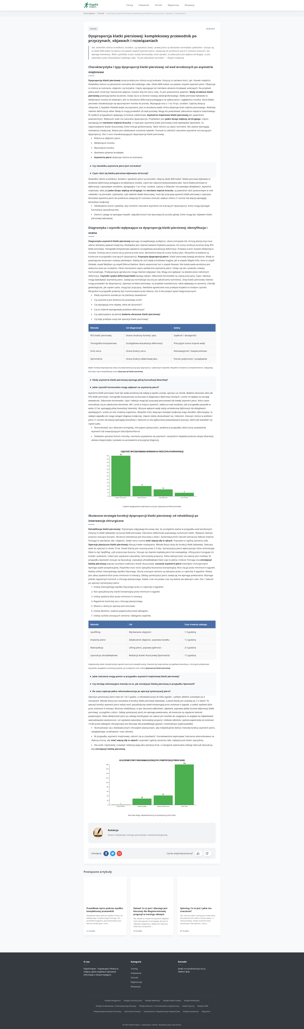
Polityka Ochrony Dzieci (133, 1000)
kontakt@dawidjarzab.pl (195, 968)
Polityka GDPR (202, 1006)
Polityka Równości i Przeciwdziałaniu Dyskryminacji (159, 1006)
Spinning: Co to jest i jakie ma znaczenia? (195, 910)
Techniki (158, 5)
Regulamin (206, 1011)
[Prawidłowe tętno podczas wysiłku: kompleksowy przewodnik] (105, 889)
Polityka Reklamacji (152, 1000)
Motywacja (189, 5)
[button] (198, 853)
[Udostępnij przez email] (119, 853)
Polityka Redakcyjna (192, 1000)
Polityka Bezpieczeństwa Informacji (107, 1011)
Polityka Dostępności (113, 1000)
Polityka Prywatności (191, 1011)
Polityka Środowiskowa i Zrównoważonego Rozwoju (116, 1006)
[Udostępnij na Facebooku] (106, 853)
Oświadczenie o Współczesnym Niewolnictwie (162, 1011)
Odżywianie (144, 5)
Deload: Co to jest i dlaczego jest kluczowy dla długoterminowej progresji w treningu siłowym (150, 911)
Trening (129, 5)
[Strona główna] (92, 5)
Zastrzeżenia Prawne (132, 1011)
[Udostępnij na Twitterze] (112, 853)
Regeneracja (173, 5)
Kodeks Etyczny (188, 1006)
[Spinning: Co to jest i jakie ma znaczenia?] (198, 889)
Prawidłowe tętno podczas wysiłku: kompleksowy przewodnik (104, 910)
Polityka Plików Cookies (172, 1000)
